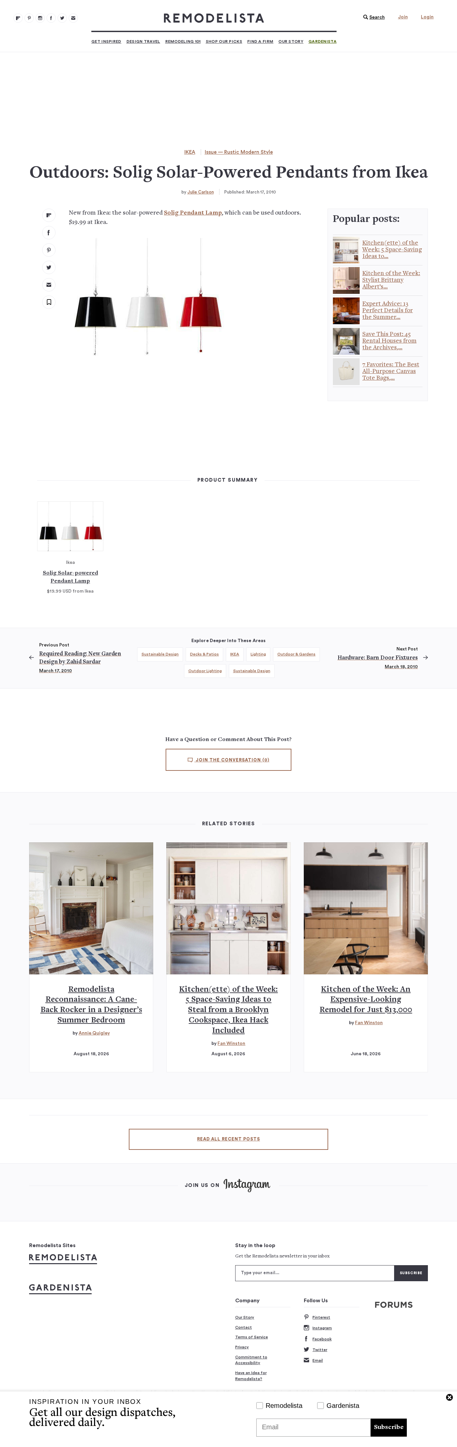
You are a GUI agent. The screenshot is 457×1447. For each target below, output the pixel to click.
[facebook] (49, 232)
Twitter (319, 1350)
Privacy (242, 1347)
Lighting (258, 654)
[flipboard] (49, 215)
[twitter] (49, 267)
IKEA (189, 152)
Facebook (322, 1339)
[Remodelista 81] (40, 18)
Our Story (290, 41)
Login (427, 17)
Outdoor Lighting (205, 671)
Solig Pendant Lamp (193, 213)
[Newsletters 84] (73, 18)
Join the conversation (231, 760)
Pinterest (321, 1317)
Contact (243, 1327)
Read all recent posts (228, 1139)
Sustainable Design (160, 654)
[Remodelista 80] (29, 18)
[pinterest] (49, 250)
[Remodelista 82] (51, 18)
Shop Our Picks (224, 41)
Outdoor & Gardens (296, 654)
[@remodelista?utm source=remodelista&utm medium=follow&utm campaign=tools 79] (18, 18)
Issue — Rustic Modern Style (239, 152)
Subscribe (388, 1427)
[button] (372, 17)
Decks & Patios (204, 654)
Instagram (322, 1328)
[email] (49, 284)
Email (317, 1360)
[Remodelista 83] (62, 18)
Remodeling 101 (183, 41)
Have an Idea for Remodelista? (251, 1376)
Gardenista (322, 41)
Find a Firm (260, 41)
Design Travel (143, 41)
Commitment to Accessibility (251, 1360)
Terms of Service (251, 1337)
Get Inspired (106, 41)
